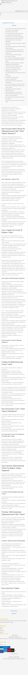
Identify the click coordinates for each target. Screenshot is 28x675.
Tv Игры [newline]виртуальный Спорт (14, 49)
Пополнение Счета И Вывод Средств (15, 36)
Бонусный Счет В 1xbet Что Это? (13, 69)
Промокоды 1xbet (10, 90)
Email (1, 644)
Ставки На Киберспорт (11, 79)
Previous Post (14, 610)
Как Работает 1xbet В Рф (11, 31)
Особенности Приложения (12, 77)
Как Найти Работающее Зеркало (13, 35)
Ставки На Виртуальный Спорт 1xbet (14, 38)
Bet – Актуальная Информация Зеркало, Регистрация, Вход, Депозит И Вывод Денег (15, 59)
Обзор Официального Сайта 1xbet (14, 92)
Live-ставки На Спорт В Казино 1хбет (14, 33)
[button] (14, 12)
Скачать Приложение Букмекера (13, 54)
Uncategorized (5, 22)
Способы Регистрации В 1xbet (13, 67)
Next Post (14, 613)
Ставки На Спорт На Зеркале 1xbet (14, 66)
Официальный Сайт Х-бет (12, 71)
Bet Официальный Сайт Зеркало (13, 88)
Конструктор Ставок (10, 56)
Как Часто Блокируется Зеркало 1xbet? (15, 84)
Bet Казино (8, 75)
